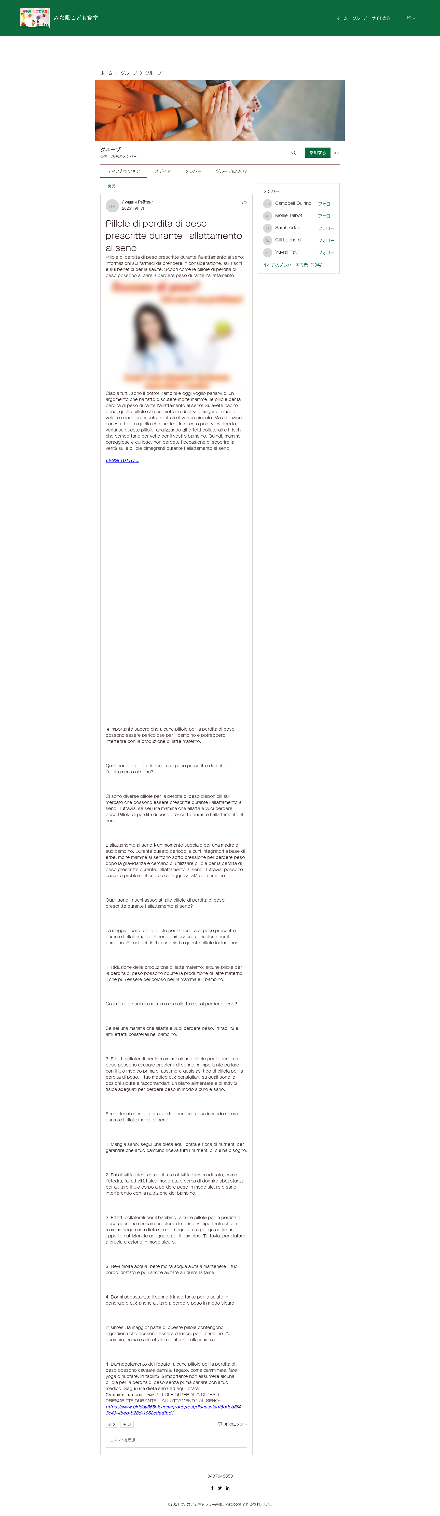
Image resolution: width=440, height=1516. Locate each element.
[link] (123, 171)
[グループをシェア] (337, 152)
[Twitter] (220, 1488)
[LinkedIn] (227, 1488)
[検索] (294, 153)
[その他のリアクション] (127, 1424)
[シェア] (244, 202)
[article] (176, 824)
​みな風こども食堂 (75, 18)
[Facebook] (212, 1488)
